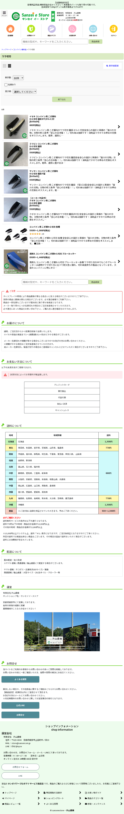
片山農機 (70, 810)
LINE (20, 775)
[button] (4, 13)
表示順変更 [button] (114, 65)
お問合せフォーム (20, 767)
